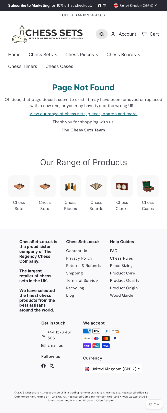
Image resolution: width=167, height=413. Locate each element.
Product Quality (125, 280)
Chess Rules (121, 258)
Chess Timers (22, 66)
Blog (70, 295)
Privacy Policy (79, 258)
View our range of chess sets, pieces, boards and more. (83, 113)
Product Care (122, 273)
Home (14, 54)
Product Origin (124, 288)
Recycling (75, 288)
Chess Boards (122, 54)
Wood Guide (121, 295)
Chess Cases (59, 66)
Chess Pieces (80, 54)
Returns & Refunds (83, 265)
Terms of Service (82, 280)
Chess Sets (41, 54)
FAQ (114, 250)
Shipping (74, 273)
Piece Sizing (121, 265)
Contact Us (76, 250)
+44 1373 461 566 (90, 15)
